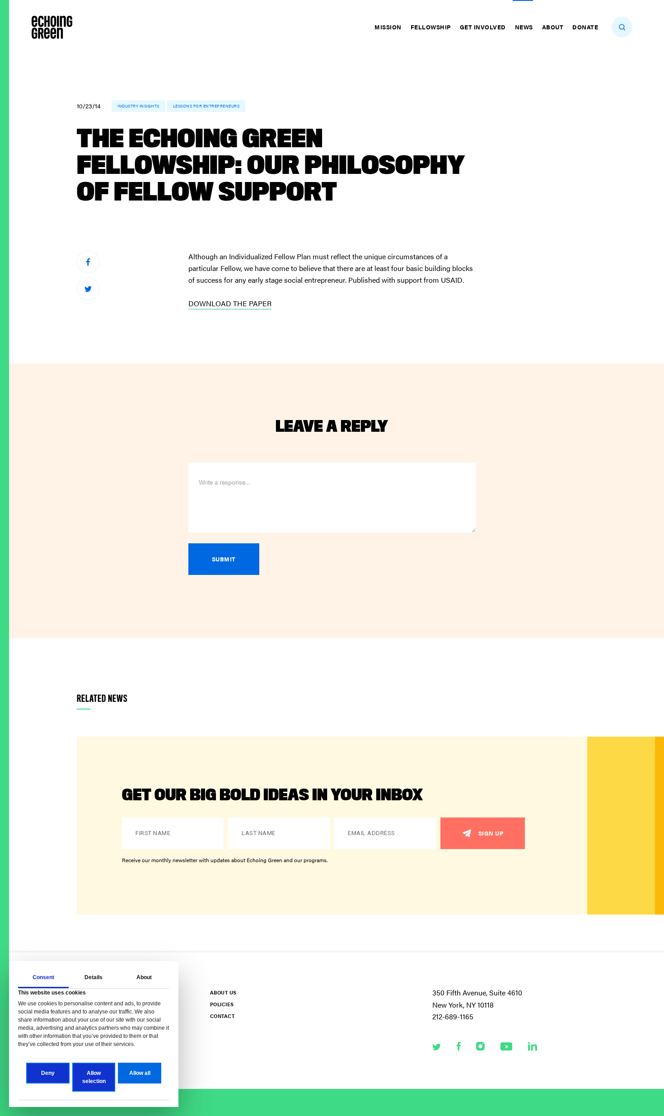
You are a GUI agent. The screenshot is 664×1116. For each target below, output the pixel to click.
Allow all (139, 1073)
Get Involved (483, 27)
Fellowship (431, 27)
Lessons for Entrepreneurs (206, 106)
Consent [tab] (43, 977)
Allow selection (94, 1077)
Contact (222, 1016)
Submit (224, 559)
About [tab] (144, 977)
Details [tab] (93, 977)
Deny (48, 1073)
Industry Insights (138, 106)
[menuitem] (389, 27)
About (553, 27)
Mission (388, 27)
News (524, 27)
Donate (585, 27)
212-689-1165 (452, 1016)
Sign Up (491, 833)
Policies (222, 1004)
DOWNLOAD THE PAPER (229, 303)
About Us (223, 992)
